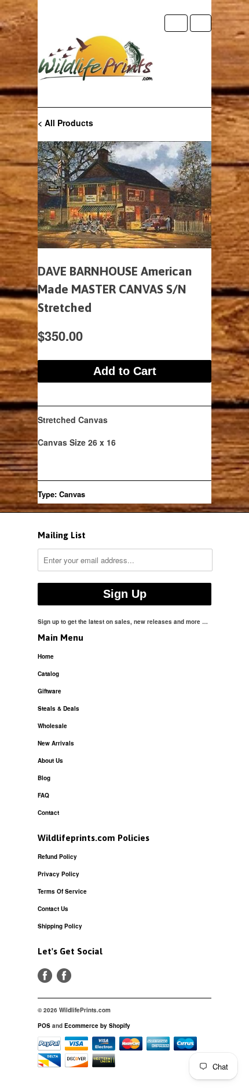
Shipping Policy (60, 926)
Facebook (45, 975)
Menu (176, 23)
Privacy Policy (58, 874)
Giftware (49, 691)
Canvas (72, 493)
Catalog (48, 674)
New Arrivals (56, 743)
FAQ (43, 795)
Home (46, 656)
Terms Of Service (62, 891)
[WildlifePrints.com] (95, 60)
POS (44, 1026)
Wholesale (52, 726)
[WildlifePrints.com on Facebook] (64, 975)
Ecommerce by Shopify (97, 1026)
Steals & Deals (58, 708)
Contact (48, 813)
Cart (200, 23)
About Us (50, 760)
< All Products (65, 122)
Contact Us (53, 909)
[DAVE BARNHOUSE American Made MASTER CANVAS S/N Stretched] (124, 194)
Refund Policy (57, 857)
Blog (44, 778)
